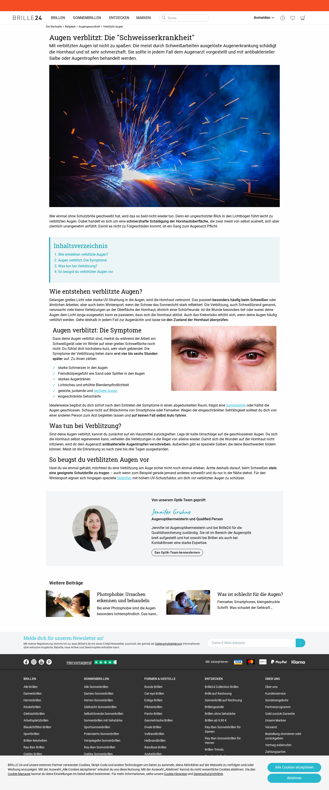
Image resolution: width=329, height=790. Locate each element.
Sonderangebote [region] (276, 700)
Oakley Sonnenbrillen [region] (98, 754)
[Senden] (164, 18)
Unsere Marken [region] (275, 720)
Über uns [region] (271, 687)
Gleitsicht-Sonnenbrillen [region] (100, 707)
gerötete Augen (106, 391)
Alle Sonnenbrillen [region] (96, 687)
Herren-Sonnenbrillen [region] (98, 700)
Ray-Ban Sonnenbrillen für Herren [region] (223, 740)
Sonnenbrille (236, 405)
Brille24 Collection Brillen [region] (222, 687)
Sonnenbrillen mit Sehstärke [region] (103, 720)
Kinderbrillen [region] (32, 707)
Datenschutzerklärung (168, 643)
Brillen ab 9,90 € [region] (216, 720)
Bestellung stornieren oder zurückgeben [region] (283, 736)
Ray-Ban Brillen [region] (34, 747)
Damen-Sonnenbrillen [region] (98, 693)
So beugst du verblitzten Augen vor (85, 272)
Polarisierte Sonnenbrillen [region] (101, 734)
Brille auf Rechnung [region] (218, 693)
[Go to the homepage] (27, 18)
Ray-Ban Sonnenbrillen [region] (99, 747)
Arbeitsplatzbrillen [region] (36, 720)
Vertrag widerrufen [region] (278, 745)
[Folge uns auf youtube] (41, 662)
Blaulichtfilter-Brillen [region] (37, 727)
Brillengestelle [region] (214, 707)
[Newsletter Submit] (301, 642)
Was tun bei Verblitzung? (77, 266)
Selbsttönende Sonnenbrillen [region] (103, 713)
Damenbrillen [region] (33, 693)
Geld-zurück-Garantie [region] (280, 713)
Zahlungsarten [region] (275, 752)
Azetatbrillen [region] (153, 754)
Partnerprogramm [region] (278, 707)
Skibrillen (124, 478)
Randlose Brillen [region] (155, 747)
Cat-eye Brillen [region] (154, 693)
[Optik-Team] (95, 528)
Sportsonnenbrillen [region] (97, 727)
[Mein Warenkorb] (303, 18)
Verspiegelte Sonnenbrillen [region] (102, 740)
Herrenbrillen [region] (32, 700)
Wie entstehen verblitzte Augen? (83, 254)
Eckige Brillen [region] (153, 700)
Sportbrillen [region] (31, 734)
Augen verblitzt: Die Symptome (82, 260)
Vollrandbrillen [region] (154, 734)
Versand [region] (271, 727)
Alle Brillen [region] (31, 687)
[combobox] (184, 17)
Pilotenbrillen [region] (153, 707)
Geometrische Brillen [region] (158, 720)
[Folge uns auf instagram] (33, 662)
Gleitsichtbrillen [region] (34, 713)
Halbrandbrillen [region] (155, 740)
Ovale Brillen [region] (152, 727)
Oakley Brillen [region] (33, 754)
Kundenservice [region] (275, 693)
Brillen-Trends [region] (214, 749)
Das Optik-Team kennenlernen (177, 552)
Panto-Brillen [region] (153, 713)
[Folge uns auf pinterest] (49, 662)
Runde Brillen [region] (153, 687)
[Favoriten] (293, 18)
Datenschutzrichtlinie (208, 774)
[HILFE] (283, 18)
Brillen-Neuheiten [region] (35, 740)
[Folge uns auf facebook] (26, 662)
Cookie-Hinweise (175, 774)
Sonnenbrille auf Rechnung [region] (223, 700)
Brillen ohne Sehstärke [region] (220, 713)
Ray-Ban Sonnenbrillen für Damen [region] (223, 729)
